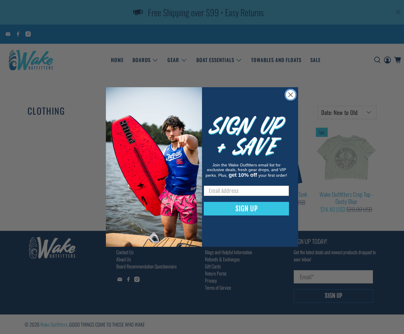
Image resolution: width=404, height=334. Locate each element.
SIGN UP (246, 208)
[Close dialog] (290, 95)
